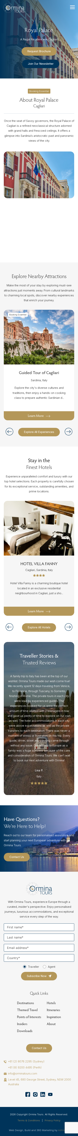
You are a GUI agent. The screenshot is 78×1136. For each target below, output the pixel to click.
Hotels (51, 1003)
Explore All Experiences (39, 432)
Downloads (24, 1031)
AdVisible (63, 1130)
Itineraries (53, 1010)
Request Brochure (39, 51)
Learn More (36, 416)
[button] (68, 431)
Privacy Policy (52, 1120)
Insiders (22, 1024)
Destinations (25, 1003)
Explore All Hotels (39, 627)
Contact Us (16, 857)
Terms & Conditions (29, 1120)
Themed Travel (27, 1010)
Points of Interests (29, 1017)
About (51, 1024)
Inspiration (54, 1017)
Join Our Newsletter (41, 63)
